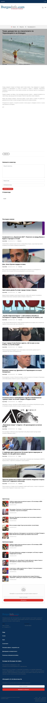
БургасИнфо (4, 64)
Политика (20, 266)
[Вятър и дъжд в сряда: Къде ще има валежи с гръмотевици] (5, 528)
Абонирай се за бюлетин (23, 689)
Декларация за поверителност (9, 651)
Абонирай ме (23, 600)
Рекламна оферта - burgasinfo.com (10, 647)
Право (20, 456)
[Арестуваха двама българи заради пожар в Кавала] (23, 281)
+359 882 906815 (27, 625)
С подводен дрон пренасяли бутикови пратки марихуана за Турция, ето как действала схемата (22, 453)
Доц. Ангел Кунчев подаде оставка (13, 264)
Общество (21, 64)
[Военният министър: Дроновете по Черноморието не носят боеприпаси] (23, 361)
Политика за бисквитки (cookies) (10, 655)
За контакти (5, 643)
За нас (4, 635)
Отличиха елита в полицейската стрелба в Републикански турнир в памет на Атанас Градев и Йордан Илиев (21, 398)
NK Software (6, 698)
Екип (3, 639)
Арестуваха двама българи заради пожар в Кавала (19, 290)
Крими (20, 292)
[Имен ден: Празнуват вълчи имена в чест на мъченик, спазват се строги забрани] (5, 520)
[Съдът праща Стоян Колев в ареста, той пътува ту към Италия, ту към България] (23, 334)
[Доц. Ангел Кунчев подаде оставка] (23, 255)
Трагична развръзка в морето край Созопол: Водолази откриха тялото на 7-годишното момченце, (23, 480)
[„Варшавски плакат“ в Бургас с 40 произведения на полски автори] (23, 416)
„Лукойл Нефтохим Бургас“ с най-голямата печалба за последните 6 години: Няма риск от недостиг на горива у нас (22, 316)
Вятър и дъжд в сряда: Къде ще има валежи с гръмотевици (24, 525)
